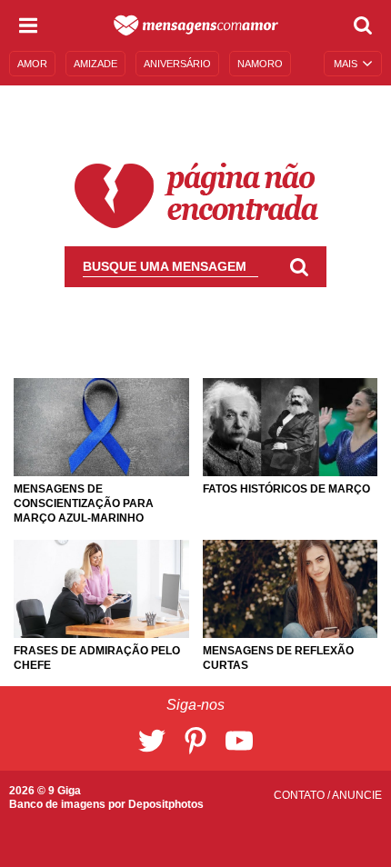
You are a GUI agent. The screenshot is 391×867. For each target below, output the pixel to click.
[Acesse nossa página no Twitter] (151, 740)
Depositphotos (166, 804)
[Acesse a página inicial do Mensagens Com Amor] (196, 25)
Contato (300, 795)
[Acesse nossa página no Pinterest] (195, 740)
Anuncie (357, 795)
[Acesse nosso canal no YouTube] (239, 740)
